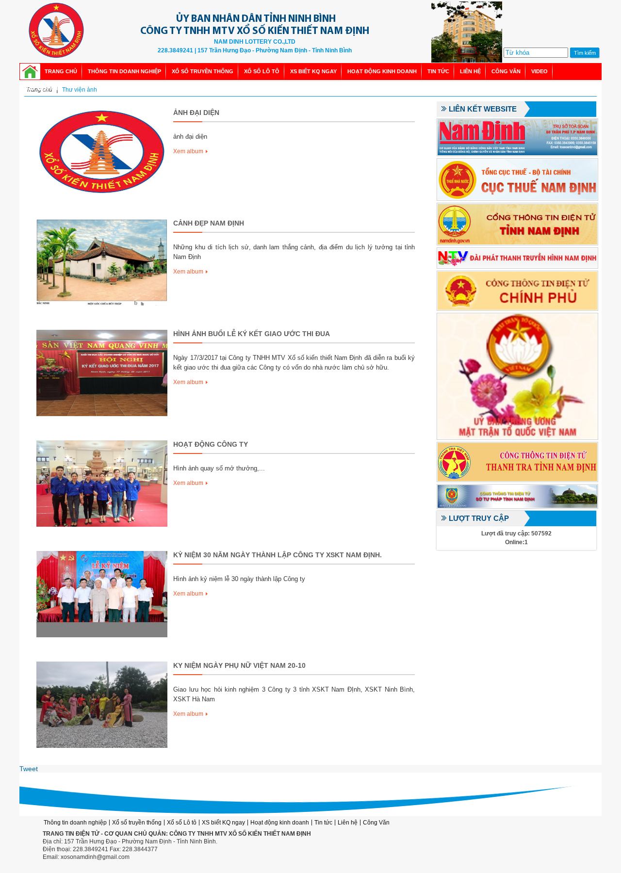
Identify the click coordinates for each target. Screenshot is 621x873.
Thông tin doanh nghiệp (124, 71)
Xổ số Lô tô (261, 71)
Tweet (28, 769)
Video (539, 71)
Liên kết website (483, 109)
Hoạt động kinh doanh (382, 71)
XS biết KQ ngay (313, 71)
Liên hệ (470, 71)
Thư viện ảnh (42, 88)
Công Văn (506, 71)
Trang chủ (61, 71)
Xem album (188, 151)
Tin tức (438, 71)
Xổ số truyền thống (202, 71)
